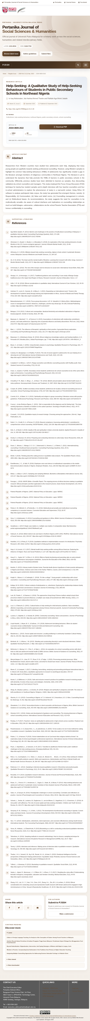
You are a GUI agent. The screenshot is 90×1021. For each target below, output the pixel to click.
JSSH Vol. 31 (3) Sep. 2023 (26, 73)
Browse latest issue (11, 54)
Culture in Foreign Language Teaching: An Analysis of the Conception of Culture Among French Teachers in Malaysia (40, 937)
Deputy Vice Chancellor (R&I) (52, 991)
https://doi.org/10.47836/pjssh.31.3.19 (21, 109)
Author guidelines (29, 54)
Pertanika (58, 2)
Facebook (83, 2)
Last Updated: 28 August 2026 (45, 1019)
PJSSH (5, 65)
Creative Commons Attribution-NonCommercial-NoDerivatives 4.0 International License (53, 1015)
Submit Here (46, 54)
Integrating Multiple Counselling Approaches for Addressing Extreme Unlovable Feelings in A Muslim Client (37, 953)
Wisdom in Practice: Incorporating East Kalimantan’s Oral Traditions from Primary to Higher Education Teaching (39, 949)
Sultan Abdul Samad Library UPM (54, 993)
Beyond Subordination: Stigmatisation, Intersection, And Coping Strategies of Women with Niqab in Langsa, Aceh (39, 946)
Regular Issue (12, 73)
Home (4, 73)
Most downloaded (13, 965)
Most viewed (12, 959)
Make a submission (67, 914)
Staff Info (75, 988)
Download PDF (61, 127)
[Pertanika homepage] (14, 10)
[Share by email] (37, 907)
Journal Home (71, 2)
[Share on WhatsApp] (28, 907)
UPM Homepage (48, 996)
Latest (10, 932)
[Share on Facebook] (9, 907)
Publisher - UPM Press (50, 988)
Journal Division (77, 991)
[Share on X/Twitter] (19, 907)
